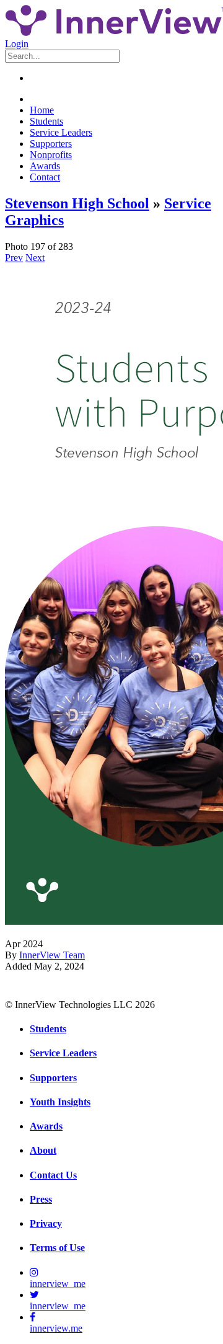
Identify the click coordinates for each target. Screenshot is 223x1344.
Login (16, 43)
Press (41, 1199)
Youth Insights (60, 1102)
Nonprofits (51, 154)
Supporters (51, 143)
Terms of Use (57, 1247)
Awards (45, 166)
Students (46, 121)
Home (42, 110)
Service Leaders (61, 132)
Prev (14, 257)
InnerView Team (52, 955)
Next (35, 257)
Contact (45, 177)
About (43, 1150)
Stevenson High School (77, 203)
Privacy (46, 1223)
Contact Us (53, 1175)
